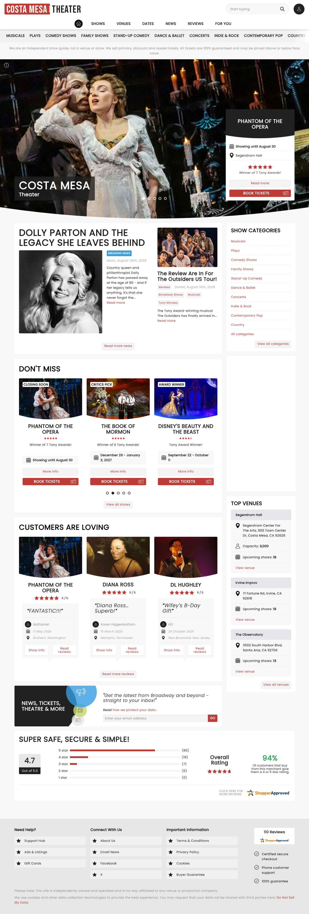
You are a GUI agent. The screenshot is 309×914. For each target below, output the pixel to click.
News (171, 23)
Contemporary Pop (263, 35)
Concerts (199, 35)
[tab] (143, 198)
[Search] (283, 9)
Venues (124, 23)
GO (212, 718)
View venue (244, 568)
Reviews (196, 23)
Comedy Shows (60, 35)
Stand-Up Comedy (132, 35)
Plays (35, 35)
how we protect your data (135, 710)
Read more (260, 183)
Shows (98, 23)
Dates (148, 23)
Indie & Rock (226, 35)
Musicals (15, 35)
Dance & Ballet (169, 35)
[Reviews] (260, 167)
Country (296, 35)
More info (50, 471)
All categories (242, 334)
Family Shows (95, 35)
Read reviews (64, 650)
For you (223, 23)
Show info (37, 650)
